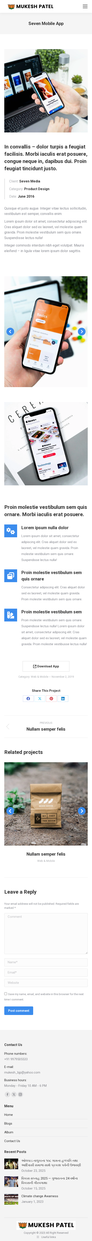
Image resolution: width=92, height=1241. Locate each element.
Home (8, 1115)
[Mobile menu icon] (85, 6)
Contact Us (12, 1141)
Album (8, 1132)
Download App (47, 666)
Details (51, 804)
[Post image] (11, 1164)
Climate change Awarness (39, 1196)
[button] (10, 331)
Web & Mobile (39, 676)
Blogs (8, 1123)
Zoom (40, 804)
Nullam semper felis (46, 854)
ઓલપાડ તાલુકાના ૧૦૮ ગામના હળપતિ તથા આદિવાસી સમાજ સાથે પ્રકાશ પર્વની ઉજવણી (51, 1163)
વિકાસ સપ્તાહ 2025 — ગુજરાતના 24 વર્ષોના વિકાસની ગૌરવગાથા (49, 1180)
